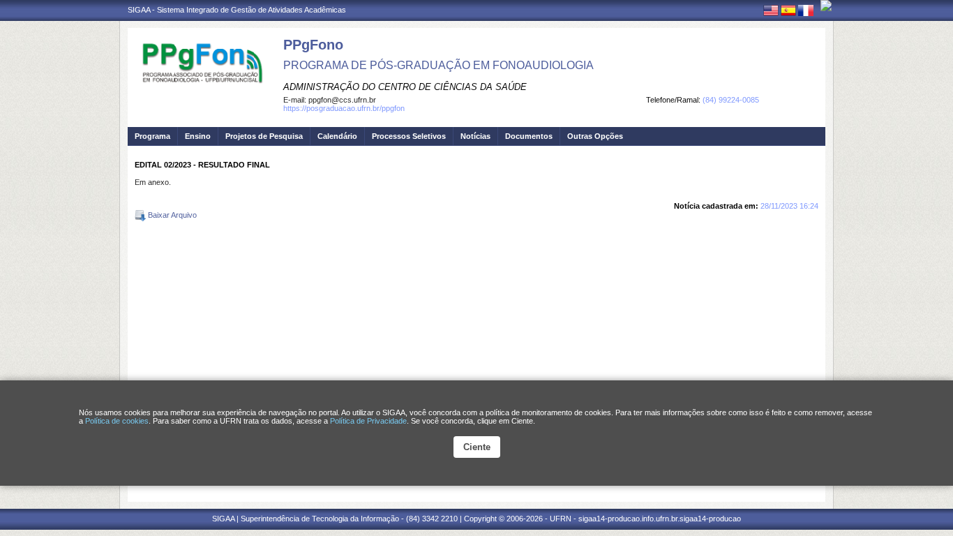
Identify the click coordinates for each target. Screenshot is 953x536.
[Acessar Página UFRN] (826, 5)
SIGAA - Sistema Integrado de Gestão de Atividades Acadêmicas (237, 10)
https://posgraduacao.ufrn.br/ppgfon (344, 108)
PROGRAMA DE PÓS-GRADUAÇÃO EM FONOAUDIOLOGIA (438, 65)
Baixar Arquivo (171, 215)
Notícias (475, 136)
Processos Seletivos (409, 136)
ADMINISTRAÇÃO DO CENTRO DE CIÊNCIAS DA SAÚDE (405, 87)
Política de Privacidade (368, 421)
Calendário (337, 136)
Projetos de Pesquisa (264, 136)
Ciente (476, 447)
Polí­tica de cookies (117, 421)
